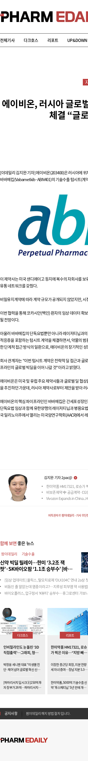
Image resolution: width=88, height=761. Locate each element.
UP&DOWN (77, 40)
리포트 (52, 40)
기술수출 (28, 554)
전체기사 (7, 40)
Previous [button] (27, 710)
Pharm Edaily (24, 740)
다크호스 (31, 40)
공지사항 (11, 713)
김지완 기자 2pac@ (58, 477)
